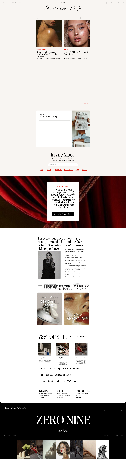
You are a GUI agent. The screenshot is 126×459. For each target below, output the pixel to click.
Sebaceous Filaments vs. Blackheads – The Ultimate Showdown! (48, 54)
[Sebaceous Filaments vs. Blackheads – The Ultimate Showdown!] (49, 33)
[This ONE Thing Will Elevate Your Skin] (77, 33)
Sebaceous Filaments (41, 49)
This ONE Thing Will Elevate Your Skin (76, 53)
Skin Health (66, 49)
